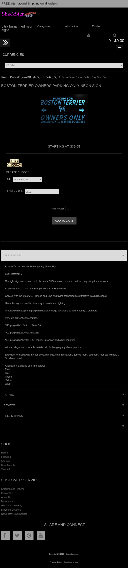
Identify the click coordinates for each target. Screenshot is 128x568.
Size (9, 179)
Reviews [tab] (9, 405)
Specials (5, 461)
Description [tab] (12, 255)
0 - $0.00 (116, 40)
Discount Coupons (11, 509)
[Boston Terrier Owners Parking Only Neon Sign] (63, 123)
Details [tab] (9, 394)
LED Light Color (15, 191)
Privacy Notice (56, 562)
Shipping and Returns (12, 488)
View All (5, 469)
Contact (96, 26)
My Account (7, 501)
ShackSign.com (72, 554)
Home (4, 77)
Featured (6, 456)
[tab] (64, 424)
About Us (6, 497)
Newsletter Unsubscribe (14, 513)
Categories (43, 26)
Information (71, 26)
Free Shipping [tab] (13, 415)
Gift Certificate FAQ (11, 505)
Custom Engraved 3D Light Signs (26, 77)
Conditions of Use (71, 562)
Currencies (13, 54)
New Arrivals (8, 465)
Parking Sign (52, 77)
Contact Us (7, 493)
